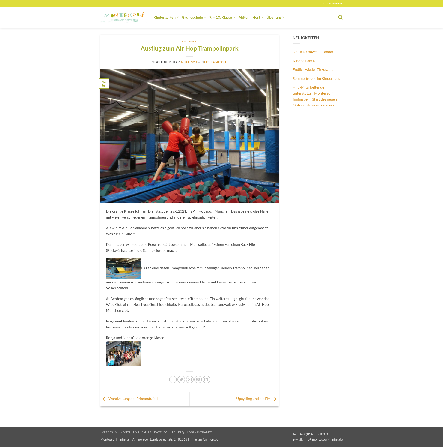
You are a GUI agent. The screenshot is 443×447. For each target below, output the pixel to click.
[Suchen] (340, 17)
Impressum (109, 432)
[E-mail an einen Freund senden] (190, 379)
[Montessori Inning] (123, 17)
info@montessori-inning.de (323, 439)
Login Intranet (199, 432)
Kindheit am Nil (305, 60)
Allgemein (189, 41)
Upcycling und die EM (253, 398)
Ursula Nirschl (215, 61)
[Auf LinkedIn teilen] (206, 379)
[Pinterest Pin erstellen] (198, 379)
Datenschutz (164, 432)
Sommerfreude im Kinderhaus (316, 78)
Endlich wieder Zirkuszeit (313, 69)
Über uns (273, 17)
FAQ (181, 432)
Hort (256, 17)
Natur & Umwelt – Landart (314, 51)
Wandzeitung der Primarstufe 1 (133, 398)
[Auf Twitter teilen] (181, 379)
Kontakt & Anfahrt (135, 432)
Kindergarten (164, 17)
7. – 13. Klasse (220, 17)
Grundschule (192, 17)
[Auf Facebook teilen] (173, 379)
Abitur (244, 17)
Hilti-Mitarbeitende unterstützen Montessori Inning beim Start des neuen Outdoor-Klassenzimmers (315, 96)
